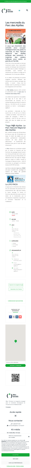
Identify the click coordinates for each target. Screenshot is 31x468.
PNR (23, 168)
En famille (15, 245)
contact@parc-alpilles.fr (18, 265)
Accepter (15, 455)
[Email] (20, 316)
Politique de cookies (11, 466)
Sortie (14, 246)
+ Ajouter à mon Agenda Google (16, 284)
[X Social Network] (13, 316)
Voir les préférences (15, 463)
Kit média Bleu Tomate (13, 432)
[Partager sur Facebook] (10, 316)
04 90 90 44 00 (17, 260)
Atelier (14, 243)
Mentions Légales (20, 466)
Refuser (15, 459)
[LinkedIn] (17, 316)
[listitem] (15, 1)
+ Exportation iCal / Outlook (16, 289)
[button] (29, 436)
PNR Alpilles (10, 90)
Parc (8, 148)
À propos (8, 407)
